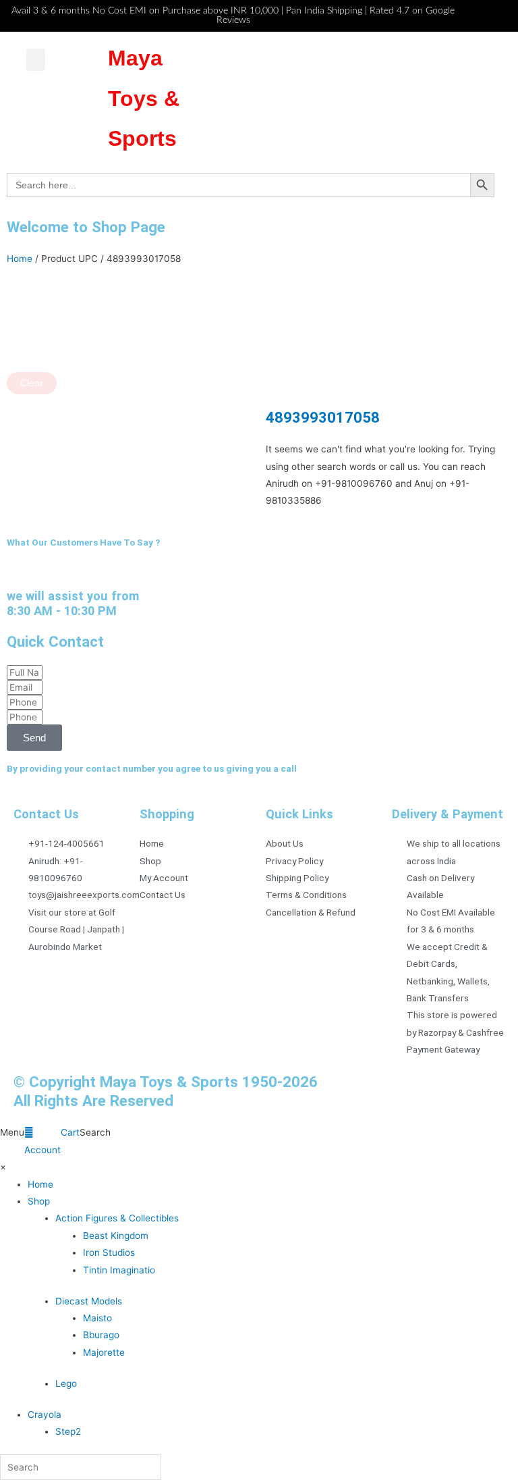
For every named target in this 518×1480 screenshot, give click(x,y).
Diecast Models (88, 1301)
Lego (66, 1383)
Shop (39, 1201)
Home (19, 258)
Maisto (97, 1318)
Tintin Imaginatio (119, 1270)
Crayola (44, 1414)
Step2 (68, 1431)
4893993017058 (323, 417)
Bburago (101, 1334)
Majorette (104, 1352)
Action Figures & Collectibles (117, 1218)
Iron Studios (109, 1252)
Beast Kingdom (115, 1235)
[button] (35, 60)
